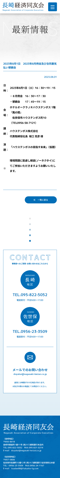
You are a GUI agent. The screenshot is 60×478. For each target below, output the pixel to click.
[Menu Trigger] (52, 6)
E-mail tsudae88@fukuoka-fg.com (21, 468)
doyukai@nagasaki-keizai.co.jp (30, 374)
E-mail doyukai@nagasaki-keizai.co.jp (22, 450)
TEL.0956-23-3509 (30, 331)
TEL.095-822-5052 (30, 294)
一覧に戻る (42, 199)
